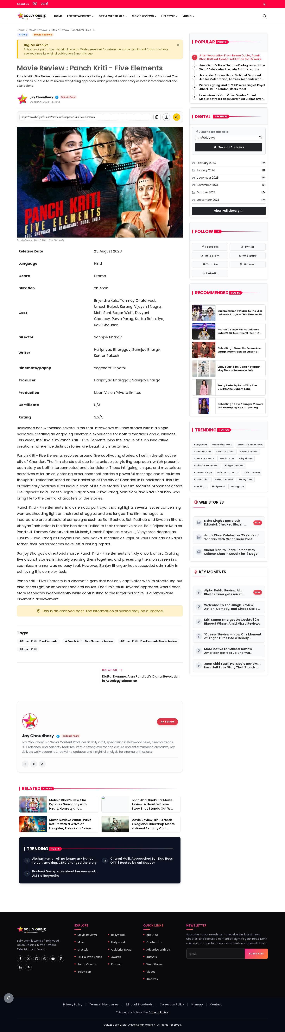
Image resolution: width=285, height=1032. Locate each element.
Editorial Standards (139, 1004)
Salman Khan (202, 451)
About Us (23, 4)
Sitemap (197, 1004)
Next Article (110, 670)
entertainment (224, 479)
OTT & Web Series (90, 957)
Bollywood (200, 444)
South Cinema (87, 964)
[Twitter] (28, 958)
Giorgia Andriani (234, 465)
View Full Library (229, 210)
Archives (152, 979)
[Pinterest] (61, 958)
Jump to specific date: (212, 132)
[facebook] (25, 764)
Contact (216, 1004)
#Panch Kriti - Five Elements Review (89, 641)
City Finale (245, 458)
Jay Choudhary (41, 97)
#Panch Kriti (28, 649)
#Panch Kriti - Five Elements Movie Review (148, 641)
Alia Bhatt (200, 486)
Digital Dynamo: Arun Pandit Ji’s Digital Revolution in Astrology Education (141, 678)
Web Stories (154, 964)
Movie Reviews (38, 30)
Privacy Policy (72, 1004)
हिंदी (35, 4)
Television (84, 972)
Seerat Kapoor (225, 451)
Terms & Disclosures (103, 1004)
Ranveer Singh (203, 472)
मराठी (44, 4)
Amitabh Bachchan (206, 465)
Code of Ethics (158, 1012)
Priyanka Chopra (227, 472)
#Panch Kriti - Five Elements (38, 641)
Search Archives (229, 147)
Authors (151, 957)
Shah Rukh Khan (204, 458)
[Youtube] (52, 958)
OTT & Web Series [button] (111, 16)
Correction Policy (172, 1004)
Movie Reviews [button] (143, 16)
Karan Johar (201, 479)
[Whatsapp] (44, 958)
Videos (150, 972)
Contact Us (154, 942)
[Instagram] (36, 958)
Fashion (116, 964)
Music (81, 942)
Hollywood (218, 486)
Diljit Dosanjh (252, 472)
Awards (116, 957)
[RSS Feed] (42, 764)
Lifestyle (83, 950)
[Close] (178, 45)
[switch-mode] (265, 4)
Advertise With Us (158, 950)
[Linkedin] (20, 967)
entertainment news (250, 444)
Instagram (237, 486)
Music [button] (187, 16)
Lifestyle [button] (168, 16)
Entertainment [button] (79, 16)
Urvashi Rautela (222, 444)
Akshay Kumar (249, 451)
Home (58, 16)
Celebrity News (121, 950)
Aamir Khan (226, 458)
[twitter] (33, 764)
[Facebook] (20, 958)
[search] (264, 16)
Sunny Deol (245, 479)
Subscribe (256, 953)
